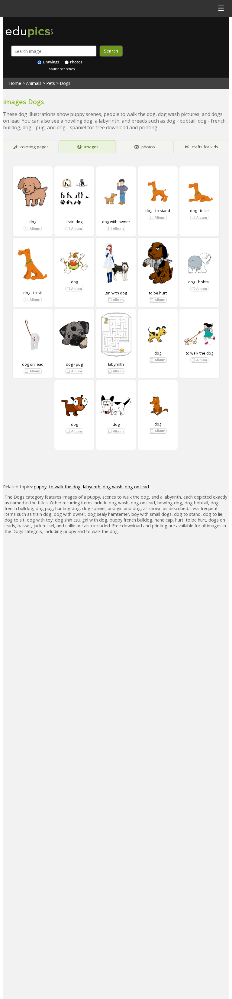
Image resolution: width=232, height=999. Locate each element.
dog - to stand (157, 210)
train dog (74, 221)
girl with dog (116, 293)
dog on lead (33, 364)
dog (32, 221)
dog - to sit (32, 292)
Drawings (51, 62)
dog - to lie (199, 210)
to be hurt (158, 293)
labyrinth (116, 364)
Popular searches (61, 68)
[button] (33, 228)
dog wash (112, 487)
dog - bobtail (199, 281)
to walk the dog (199, 353)
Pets (50, 83)
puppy (40, 487)
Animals (33, 83)
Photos (75, 62)
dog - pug (74, 364)
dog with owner (116, 221)
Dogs (65, 83)
